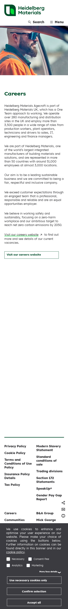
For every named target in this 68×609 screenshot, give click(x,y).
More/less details (48, 571)
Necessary (18, 558)
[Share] (63, 503)
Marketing (37, 565)
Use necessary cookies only (28, 580)
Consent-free (41, 558)
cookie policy (15, 552)
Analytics (17, 565)
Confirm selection (34, 591)
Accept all (34, 602)
